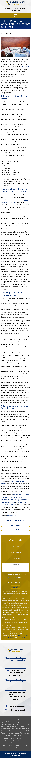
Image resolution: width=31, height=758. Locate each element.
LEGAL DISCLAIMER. (22, 637)
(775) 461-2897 (16, 10)
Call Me (20, 578)
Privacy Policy (17, 741)
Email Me (12, 578)
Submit (15, 587)
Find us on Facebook (17, 706)
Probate (15, 529)
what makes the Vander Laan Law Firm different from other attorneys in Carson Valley (15, 497)
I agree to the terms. (16, 582)
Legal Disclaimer (6, 741)
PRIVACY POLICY (21, 635)
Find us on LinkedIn (17, 710)
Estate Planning (11, 515)
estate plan (25, 66)
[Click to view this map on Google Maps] (15, 662)
